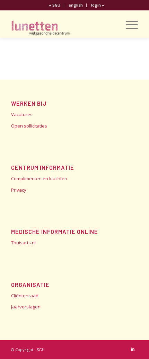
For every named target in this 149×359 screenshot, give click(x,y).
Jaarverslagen (26, 307)
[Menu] (128, 24)
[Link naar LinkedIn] (133, 349)
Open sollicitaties (29, 126)
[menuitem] (54, 5)
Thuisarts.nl (23, 242)
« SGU (54, 5)
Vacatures (22, 114)
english (76, 5)
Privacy (18, 190)
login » (97, 5)
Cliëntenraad (24, 295)
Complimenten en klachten (39, 178)
